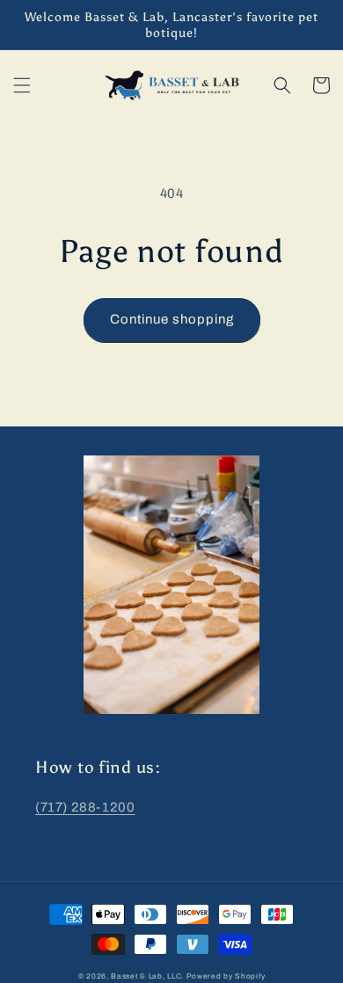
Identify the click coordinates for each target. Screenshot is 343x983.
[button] (22, 85)
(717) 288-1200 (85, 807)
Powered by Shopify (226, 976)
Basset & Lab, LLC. (147, 976)
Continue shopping (172, 319)
